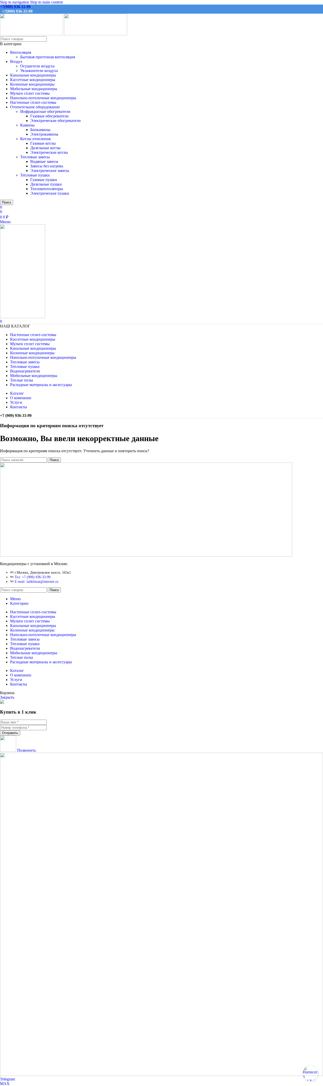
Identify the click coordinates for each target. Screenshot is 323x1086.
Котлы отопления (35, 139)
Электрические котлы (49, 152)
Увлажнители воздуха (39, 70)
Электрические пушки (49, 193)
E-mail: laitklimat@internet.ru (36, 582)
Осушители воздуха (37, 66)
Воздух (16, 61)
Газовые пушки (43, 180)
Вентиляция (20, 52)
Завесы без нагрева (46, 166)
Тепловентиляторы (46, 189)
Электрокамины (44, 134)
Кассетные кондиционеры (32, 80)
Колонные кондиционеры (32, 84)
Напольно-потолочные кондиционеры (43, 98)
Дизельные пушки (46, 184)
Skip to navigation (15, 2)
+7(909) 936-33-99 (15, 7)
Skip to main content (46, 2)
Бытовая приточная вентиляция (47, 57)
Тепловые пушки (35, 175)
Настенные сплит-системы (33, 102)
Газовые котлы (43, 143)
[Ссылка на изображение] (146, 555)
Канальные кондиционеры (33, 75)
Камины (27, 125)
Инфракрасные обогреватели (45, 111)
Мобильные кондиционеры (33, 89)
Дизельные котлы (45, 148)
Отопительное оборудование (35, 107)
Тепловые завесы (35, 157)
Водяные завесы (44, 161)
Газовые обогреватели (49, 116)
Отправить (10, 733)
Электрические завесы (49, 170)
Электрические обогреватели (55, 120)
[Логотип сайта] (32, 34)
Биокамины (40, 130)
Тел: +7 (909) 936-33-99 (32, 577)
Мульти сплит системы (30, 93)
